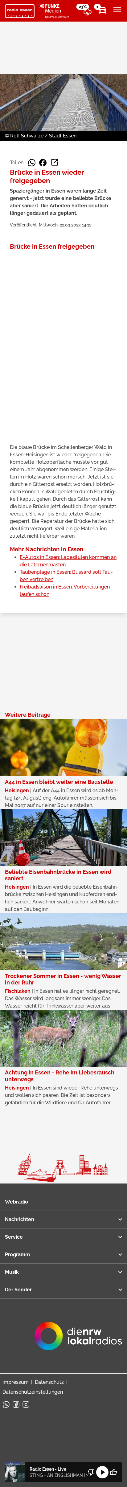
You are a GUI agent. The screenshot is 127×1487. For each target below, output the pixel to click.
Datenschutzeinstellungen (32, 1392)
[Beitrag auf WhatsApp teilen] (31, 162)
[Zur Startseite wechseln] (20, 11)
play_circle (102, 1472)
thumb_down (91, 1472)
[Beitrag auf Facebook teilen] (43, 162)
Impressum (15, 1382)
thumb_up (113, 1472)
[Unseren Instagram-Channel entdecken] (26, 1404)
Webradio (16, 1202)
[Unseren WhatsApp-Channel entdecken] (6, 1404)
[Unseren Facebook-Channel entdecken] (16, 1404)
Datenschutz (49, 1382)
